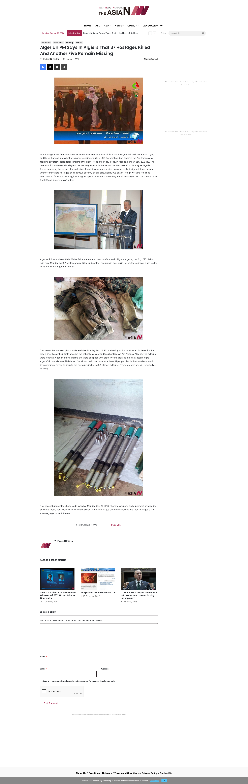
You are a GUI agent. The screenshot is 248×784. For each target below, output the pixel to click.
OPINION (132, 25)
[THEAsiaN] (124, 10)
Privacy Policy (149, 773)
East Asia (46, 42)
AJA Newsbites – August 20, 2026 (99, 33)
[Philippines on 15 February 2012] (99, 579)
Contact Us (166, 773)
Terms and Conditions (127, 773)
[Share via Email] (57, 67)
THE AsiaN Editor (49, 59)
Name (43, 656)
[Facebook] (43, 67)
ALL (97, 25)
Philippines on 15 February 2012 (98, 592)
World (79, 42)
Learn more (154, 781)
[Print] (64, 67)
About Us (81, 773)
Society (69, 42)
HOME (87, 25)
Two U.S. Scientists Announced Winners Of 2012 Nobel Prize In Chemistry (58, 595)
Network (107, 773)
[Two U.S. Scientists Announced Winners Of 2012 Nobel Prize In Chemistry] (58, 579)
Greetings (94, 773)
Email (43, 669)
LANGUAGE (149, 25)
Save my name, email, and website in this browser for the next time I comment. (78, 681)
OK (164, 781)
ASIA (106, 25)
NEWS (118, 25)
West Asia (58, 42)
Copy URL (116, 525)
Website (105, 669)
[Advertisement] (99, 737)
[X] (50, 67)
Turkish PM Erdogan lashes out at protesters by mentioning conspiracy (139, 595)
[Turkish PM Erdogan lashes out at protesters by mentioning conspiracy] (139, 579)
